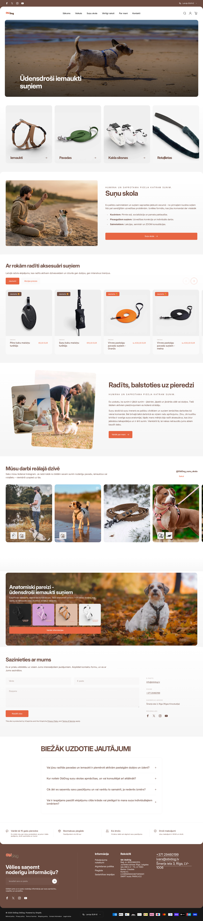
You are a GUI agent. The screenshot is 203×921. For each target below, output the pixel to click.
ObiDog (12, 340)
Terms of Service (68, 721)
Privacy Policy (52, 721)
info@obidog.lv (153, 682)
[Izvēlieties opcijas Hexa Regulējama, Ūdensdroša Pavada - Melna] (13, 535)
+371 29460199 (153, 693)
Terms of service (31, 916)
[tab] (12, 281)
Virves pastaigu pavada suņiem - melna (166, 345)
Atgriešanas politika (104, 866)
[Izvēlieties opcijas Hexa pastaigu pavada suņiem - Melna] (169, 535)
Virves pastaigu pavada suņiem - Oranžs (117, 345)
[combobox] (188, 3)
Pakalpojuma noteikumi (101, 861)
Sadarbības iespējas (105, 874)
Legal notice (67, 916)
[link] (174, 866)
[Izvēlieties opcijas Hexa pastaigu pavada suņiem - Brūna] (111, 535)
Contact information (55, 916)
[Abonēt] (54, 881)
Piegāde (99, 870)
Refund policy (10, 916)
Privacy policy (20, 916)
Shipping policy (43, 916)
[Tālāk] (194, 281)
